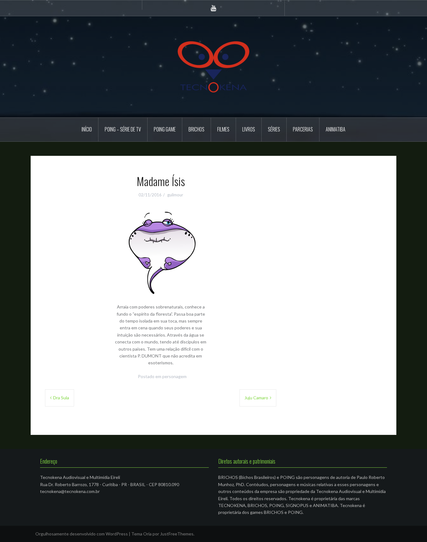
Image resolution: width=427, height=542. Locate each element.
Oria (147, 533)
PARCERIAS (303, 129)
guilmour (175, 194)
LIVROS (248, 129)
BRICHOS (196, 129)
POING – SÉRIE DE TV (123, 129)
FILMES (223, 129)
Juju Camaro (256, 397)
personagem (174, 376)
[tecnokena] (213, 66)
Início (87, 129)
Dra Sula (61, 397)
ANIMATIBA (335, 129)
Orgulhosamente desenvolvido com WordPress (81, 533)
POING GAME (165, 129)
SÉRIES (274, 129)
